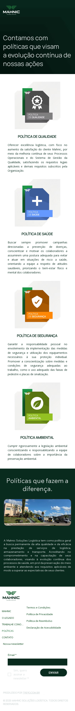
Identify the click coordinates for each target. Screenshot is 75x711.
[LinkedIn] (45, 693)
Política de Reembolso (39, 621)
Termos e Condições (38, 607)
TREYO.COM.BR (31, 692)
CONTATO (7, 637)
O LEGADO (8, 618)
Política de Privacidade (40, 614)
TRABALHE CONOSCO (13, 624)
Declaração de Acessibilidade (44, 627)
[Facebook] (51, 693)
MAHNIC (6, 611)
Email (12, 655)
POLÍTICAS (8, 631)
